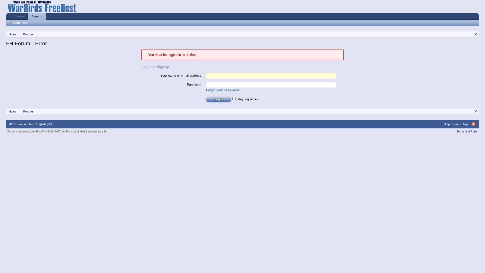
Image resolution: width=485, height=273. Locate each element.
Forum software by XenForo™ (42, 131)
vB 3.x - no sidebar (21, 124)
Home (20, 16)
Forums (37, 16)
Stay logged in (247, 99)
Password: (194, 85)
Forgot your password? (222, 90)
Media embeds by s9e (93, 131)
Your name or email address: (181, 75)
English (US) (44, 124)
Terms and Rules (467, 131)
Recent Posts (19, 22)
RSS (473, 124)
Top (465, 124)
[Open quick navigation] (475, 34)
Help (447, 124)
